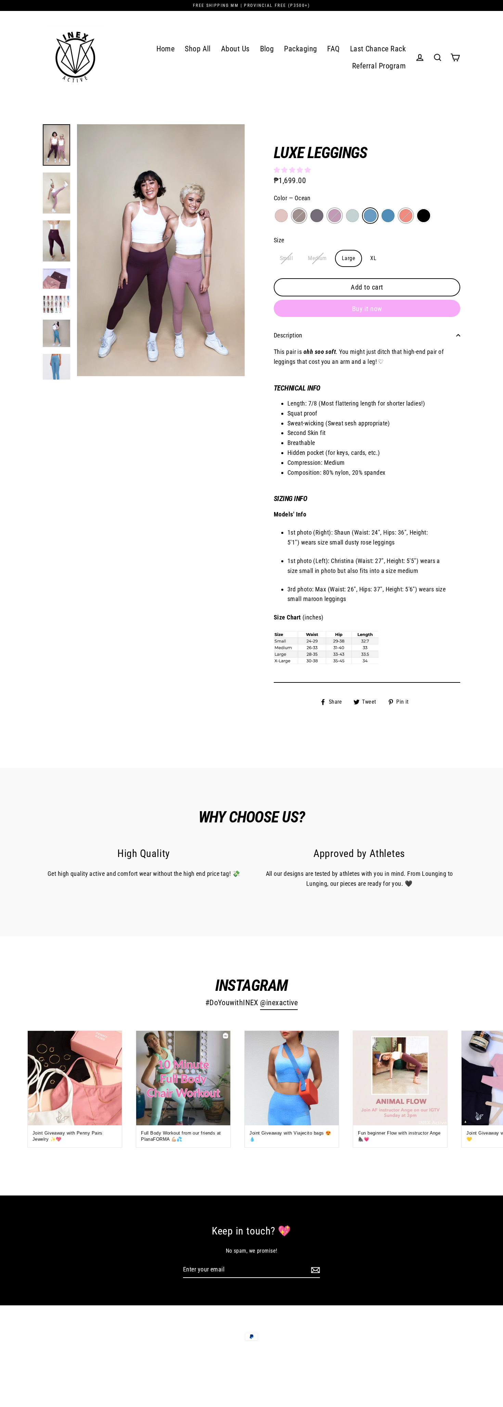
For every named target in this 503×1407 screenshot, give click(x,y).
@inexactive (279, 1002)
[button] (293, 170)
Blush (281, 215)
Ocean (370, 215)
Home (165, 48)
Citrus (405, 215)
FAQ (333, 48)
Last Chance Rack (378, 48)
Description (288, 335)
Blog (267, 48)
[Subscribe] (314, 1270)
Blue (388, 215)
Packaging (300, 48)
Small (286, 258)
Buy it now (367, 309)
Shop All (198, 48)
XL (373, 258)
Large (348, 258)
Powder (352, 215)
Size (279, 240)
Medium (317, 258)
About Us (235, 48)
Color (292, 198)
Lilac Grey (316, 215)
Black (423, 215)
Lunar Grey (299, 215)
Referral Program (379, 66)
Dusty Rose (334, 215)
